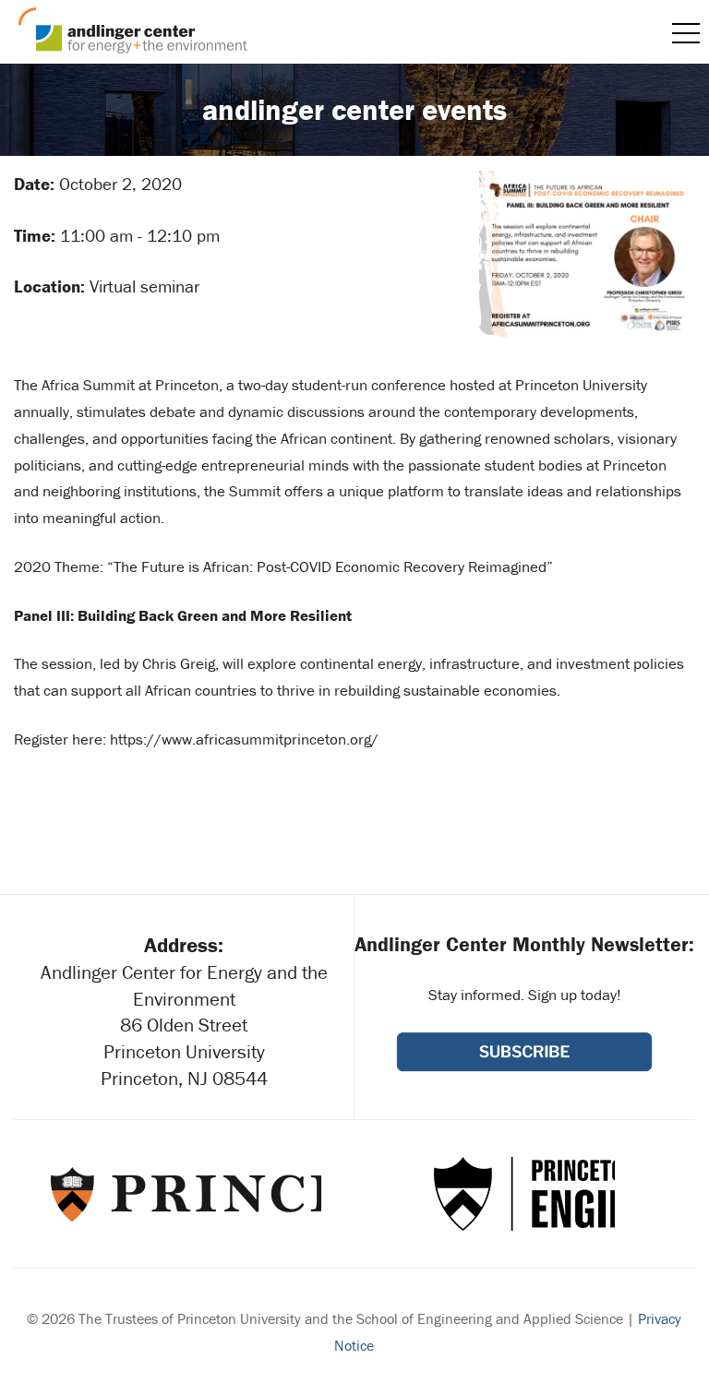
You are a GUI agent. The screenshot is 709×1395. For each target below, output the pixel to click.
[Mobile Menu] (686, 33)
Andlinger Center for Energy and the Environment (132, 30)
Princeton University (184, 1194)
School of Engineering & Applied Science (524, 1194)
